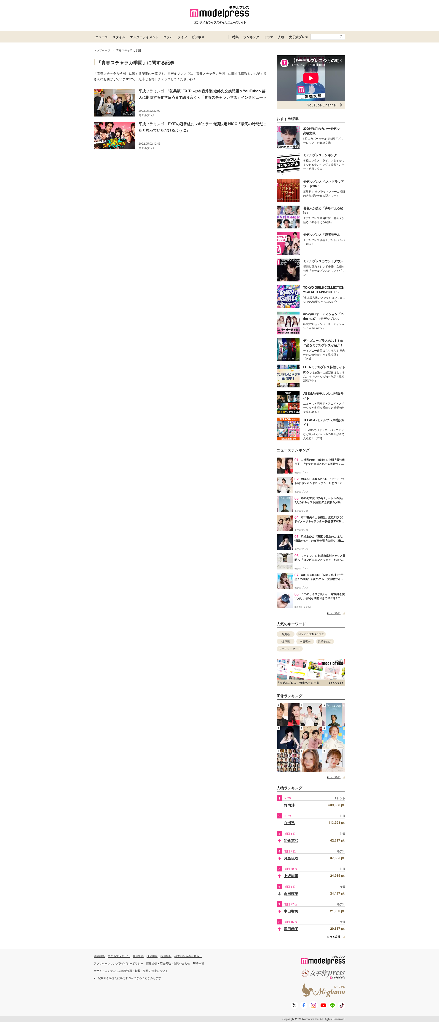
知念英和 (291, 840)
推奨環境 (152, 956)
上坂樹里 (291, 875)
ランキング (251, 36)
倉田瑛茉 (291, 893)
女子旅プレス (298, 36)
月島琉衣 (291, 858)
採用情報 (166, 956)
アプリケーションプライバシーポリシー (118, 963)
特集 (235, 36)
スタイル (118, 36)
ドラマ (268, 36)
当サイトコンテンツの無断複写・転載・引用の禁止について (131, 970)
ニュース (101, 36)
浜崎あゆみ (325, 641)
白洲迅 (285, 634)
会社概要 (99, 956)
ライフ (182, 36)
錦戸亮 (285, 641)
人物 (281, 36)
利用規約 (138, 956)
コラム (168, 36)
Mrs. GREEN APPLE (311, 634)
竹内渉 (289, 805)
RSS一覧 (198, 963)
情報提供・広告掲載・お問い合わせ (168, 963)
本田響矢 (305, 641)
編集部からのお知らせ (188, 956)
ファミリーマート (290, 649)
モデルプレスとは (119, 956)
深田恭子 (291, 928)
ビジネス (198, 36)
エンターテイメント (144, 36)
